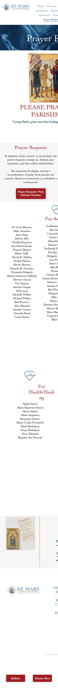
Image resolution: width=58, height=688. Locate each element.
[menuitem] (40, 6)
